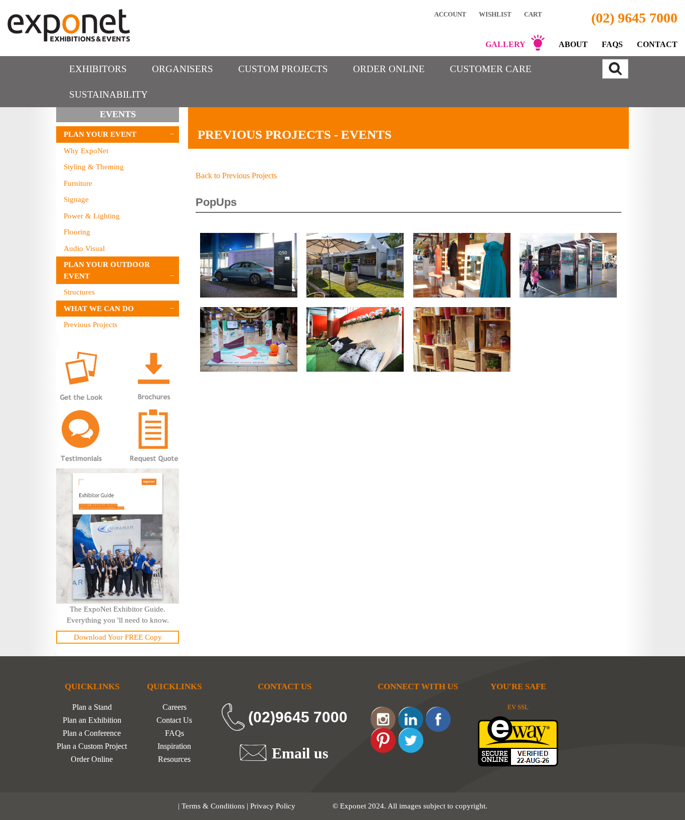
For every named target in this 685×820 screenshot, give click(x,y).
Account (450, 14)
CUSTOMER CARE (491, 69)
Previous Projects (90, 325)
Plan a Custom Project (92, 746)
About (573, 44)
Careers (174, 707)
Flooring (77, 232)
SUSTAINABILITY (108, 94)
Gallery (505, 44)
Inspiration (174, 746)
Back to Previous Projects (236, 175)
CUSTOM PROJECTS (283, 69)
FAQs (612, 44)
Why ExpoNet (86, 151)
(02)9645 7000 (298, 717)
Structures (79, 292)
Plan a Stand (92, 707)
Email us (300, 753)
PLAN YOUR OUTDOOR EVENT (107, 270)
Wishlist (495, 14)
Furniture (78, 183)
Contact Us (174, 720)
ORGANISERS (182, 69)
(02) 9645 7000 (634, 18)
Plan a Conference (92, 733)
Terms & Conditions (213, 806)
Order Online (92, 759)
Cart (534, 14)
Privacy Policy (272, 806)
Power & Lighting (92, 216)
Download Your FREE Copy (118, 637)
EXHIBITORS (98, 69)
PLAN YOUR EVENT (100, 134)
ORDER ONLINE (389, 69)
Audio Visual (84, 248)
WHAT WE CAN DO (99, 309)
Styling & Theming (94, 167)
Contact (657, 44)
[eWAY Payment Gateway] (518, 740)
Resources (174, 759)
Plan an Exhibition (92, 720)
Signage (76, 199)
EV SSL (518, 707)
